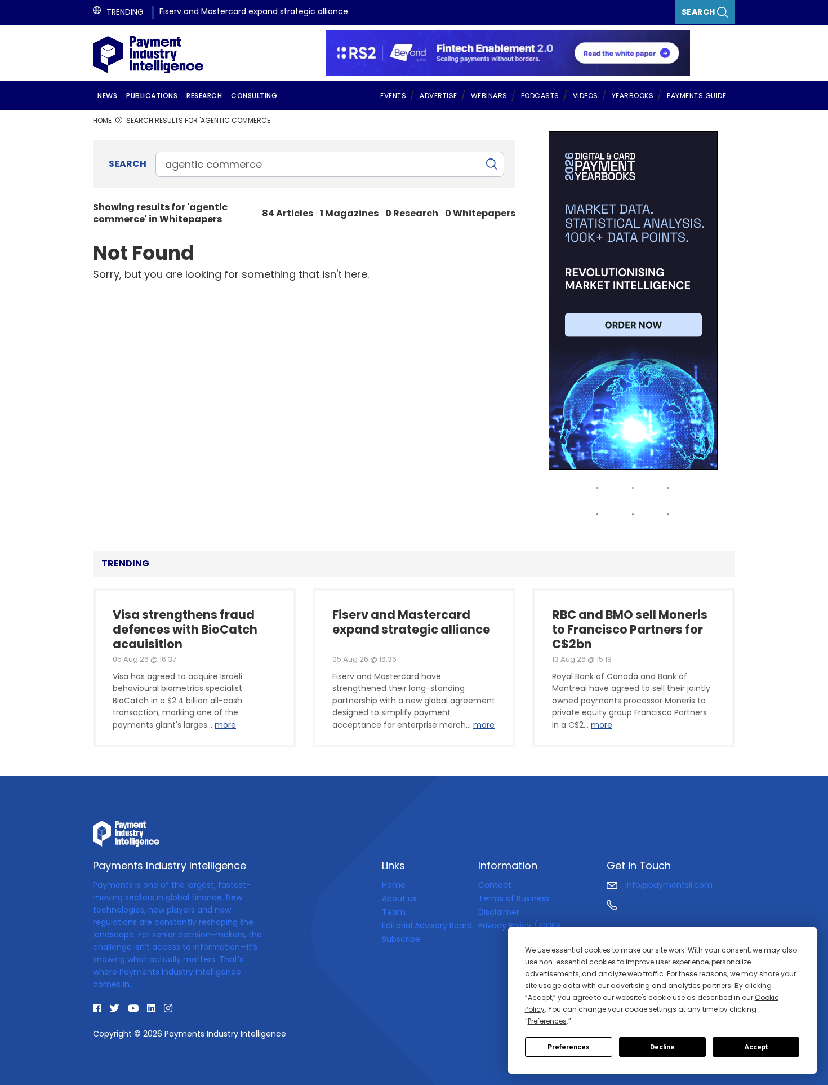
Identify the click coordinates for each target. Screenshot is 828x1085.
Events (393, 95)
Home (394, 885)
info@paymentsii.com (668, 885)
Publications (151, 95)
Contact (494, 885)
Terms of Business (514, 898)
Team (394, 912)
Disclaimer (498, 912)
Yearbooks (633, 95)
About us (399, 898)
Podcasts (540, 95)
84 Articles (287, 213)
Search (700, 11)
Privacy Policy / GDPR (519, 925)
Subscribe (401, 939)
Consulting (254, 95)
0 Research (411, 213)
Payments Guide (696, 95)
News (107, 95)
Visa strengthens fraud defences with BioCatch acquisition (185, 628)
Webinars (489, 95)
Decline (662, 1047)
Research (204, 95)
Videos (585, 95)
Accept (756, 1047)
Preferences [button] (547, 1021)
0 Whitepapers (480, 213)
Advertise (438, 95)
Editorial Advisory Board (427, 925)
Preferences (568, 1047)
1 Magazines (349, 213)
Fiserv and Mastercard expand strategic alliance (253, 11)
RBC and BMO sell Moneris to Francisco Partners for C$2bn (629, 628)
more (225, 724)
